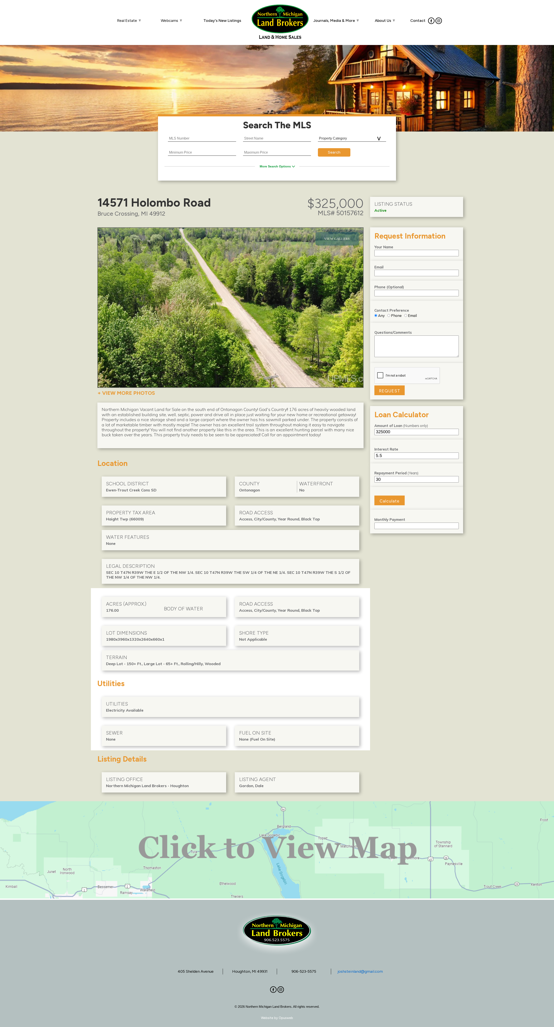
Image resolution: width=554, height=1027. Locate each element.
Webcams (172, 20)
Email (378, 267)
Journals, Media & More (336, 20)
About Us (385, 20)
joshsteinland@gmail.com (360, 971)
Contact (417, 20)
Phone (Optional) (389, 287)
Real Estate (129, 20)
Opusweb (286, 1018)
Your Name (383, 247)
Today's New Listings (222, 20)
